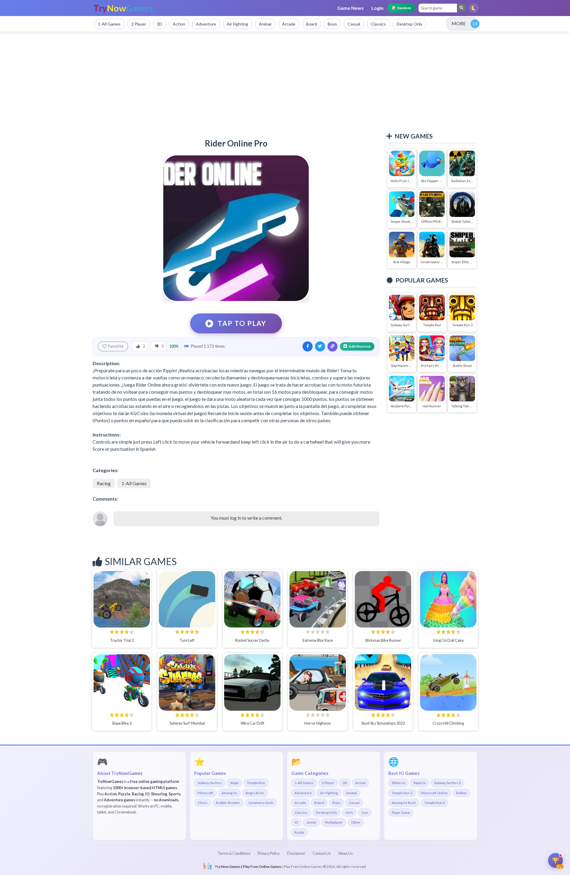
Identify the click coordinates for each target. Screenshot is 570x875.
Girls (349, 812)
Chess (202, 803)
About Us (345, 853)
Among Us (229, 793)
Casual (354, 803)
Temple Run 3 (434, 803)
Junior (311, 822)
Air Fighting (329, 793)
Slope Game (401, 812)
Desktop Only (326, 812)
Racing (104, 483)
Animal (351, 793)
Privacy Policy (269, 853)
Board (319, 803)
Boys (336, 803)
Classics (301, 812)
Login (377, 8)
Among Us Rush (404, 803)
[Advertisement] (285, 82)
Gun (364, 812)
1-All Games (134, 483)
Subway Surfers (209, 783)
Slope (234, 783)
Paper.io (420, 783)
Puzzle (299, 832)
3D (345, 783)
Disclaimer (296, 853)
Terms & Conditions (234, 853)
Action (360, 783)
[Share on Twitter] (320, 346)
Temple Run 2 (402, 793)
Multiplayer (334, 822)
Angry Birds (255, 793)
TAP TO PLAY (242, 323)
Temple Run (256, 783)
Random (401, 8)
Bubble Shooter (228, 803)
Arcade (300, 803)
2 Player (328, 783)
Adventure (303, 793)
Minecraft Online (434, 793)
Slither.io (398, 783)
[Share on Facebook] (308, 346)
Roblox (461, 793)
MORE (459, 23)
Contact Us (322, 853)
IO (296, 822)
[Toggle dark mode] (473, 8)
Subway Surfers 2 (447, 783)
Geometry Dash (260, 803)
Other (356, 822)
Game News (350, 8)
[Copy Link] (332, 346)
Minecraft (205, 793)
